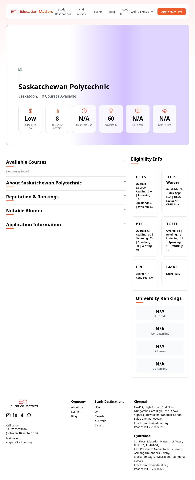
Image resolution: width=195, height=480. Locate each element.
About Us (124, 12)
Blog (112, 12)
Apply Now (168, 11)
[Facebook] (22, 415)
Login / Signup (139, 11)
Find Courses (80, 12)
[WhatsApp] (29, 415)
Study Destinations (63, 12)
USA (97, 407)
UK (96, 411)
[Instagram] (8, 415)
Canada (100, 416)
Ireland (99, 425)
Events (98, 12)
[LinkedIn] (15, 415)
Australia (100, 421)
